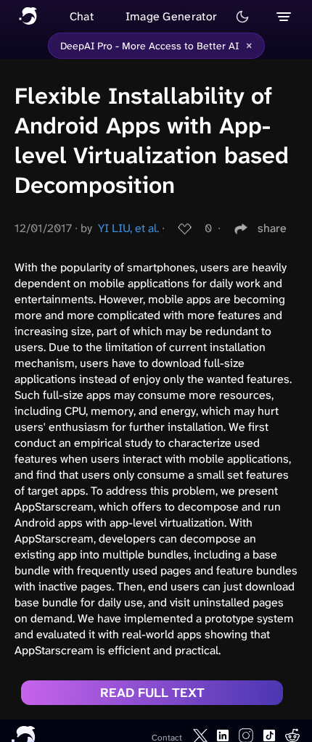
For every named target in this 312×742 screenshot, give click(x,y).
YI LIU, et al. (128, 228)
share (272, 228)
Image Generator (172, 16)
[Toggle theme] (242, 16)
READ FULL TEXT (152, 692)
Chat (82, 16)
